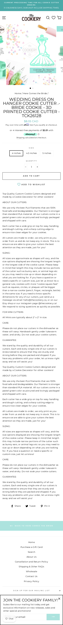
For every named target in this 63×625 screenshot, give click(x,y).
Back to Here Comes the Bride (33, 526)
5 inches (46, 153)
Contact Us (31, 576)
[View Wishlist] (53, 18)
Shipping (20, 138)
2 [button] (33, 88)
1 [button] (30, 88)
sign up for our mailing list (31, 591)
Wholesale (31, 571)
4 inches (16, 153)
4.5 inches (31, 153)
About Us (31, 557)
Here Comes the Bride (35, 93)
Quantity (31, 161)
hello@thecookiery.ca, (35, 300)
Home (18, 93)
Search (31, 552)
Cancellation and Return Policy (31, 562)
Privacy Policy (31, 581)
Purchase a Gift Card (32, 547)
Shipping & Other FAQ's (31, 566)
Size (31, 148)
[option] (31, 5)
